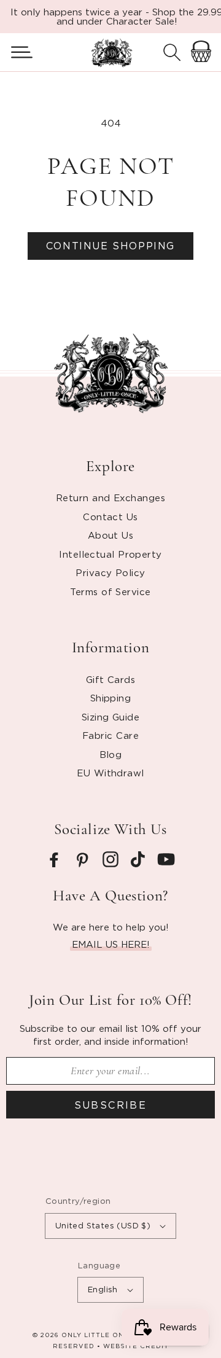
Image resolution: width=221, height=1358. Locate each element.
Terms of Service (110, 591)
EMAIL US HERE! (111, 944)
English (103, 1289)
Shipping (110, 698)
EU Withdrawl (110, 773)
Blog (110, 754)
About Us (111, 535)
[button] (17, 52)
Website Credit (136, 1346)
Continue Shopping (110, 245)
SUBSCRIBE (110, 1104)
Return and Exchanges (110, 497)
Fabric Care (110, 735)
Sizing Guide (110, 717)
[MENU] (17, 52)
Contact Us (110, 516)
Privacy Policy (110, 572)
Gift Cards (111, 679)
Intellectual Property (110, 554)
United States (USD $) (102, 1225)
